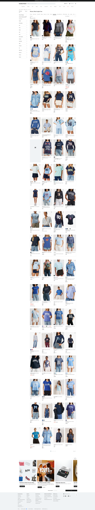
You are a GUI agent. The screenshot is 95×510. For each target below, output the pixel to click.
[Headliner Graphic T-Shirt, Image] (35, 292)
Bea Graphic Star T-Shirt (46, 349)
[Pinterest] (65, 496)
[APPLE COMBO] (68, 37)
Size (19, 25)
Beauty (37, 6)
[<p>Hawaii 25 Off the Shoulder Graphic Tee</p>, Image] (58, 243)
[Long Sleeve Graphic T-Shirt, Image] (35, 363)
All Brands (28, 495)
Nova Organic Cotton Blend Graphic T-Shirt (70, 39)
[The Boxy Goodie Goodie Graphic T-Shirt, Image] (70, 75)
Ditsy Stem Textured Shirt (46, 228)
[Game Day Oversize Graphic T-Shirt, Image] (47, 52)
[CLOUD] (67, 277)
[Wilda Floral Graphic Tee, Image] (58, 52)
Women (28, 6)
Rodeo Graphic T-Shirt (34, 38)
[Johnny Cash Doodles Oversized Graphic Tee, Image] (47, 147)
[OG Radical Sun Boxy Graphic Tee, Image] (35, 243)
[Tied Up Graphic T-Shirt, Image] (35, 411)
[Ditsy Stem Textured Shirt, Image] (47, 219)
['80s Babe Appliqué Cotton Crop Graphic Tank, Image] (47, 172)
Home (60, 6)
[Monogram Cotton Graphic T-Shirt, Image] (58, 411)
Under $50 (38, 14)
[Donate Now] (45, 470)
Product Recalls (20, 505)
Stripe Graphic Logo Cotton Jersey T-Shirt (58, 38)
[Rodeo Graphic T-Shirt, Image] (35, 28)
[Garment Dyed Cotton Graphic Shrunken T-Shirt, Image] (70, 387)
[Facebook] (68, 496)
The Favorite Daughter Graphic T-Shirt (58, 159)
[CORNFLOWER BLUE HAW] (67, 373)
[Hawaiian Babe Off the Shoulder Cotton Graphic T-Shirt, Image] (47, 99)
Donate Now (39, 487)
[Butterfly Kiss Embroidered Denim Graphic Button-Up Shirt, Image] (47, 435)
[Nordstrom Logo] (22, 3)
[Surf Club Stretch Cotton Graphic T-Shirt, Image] (35, 268)
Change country (20, 506)
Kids (50, 6)
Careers (28, 496)
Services (72, 6)
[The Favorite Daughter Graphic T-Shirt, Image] (58, 147)
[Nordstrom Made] (27, 470)
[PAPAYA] (50, 326)
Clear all (26, 11)
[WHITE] (33, 252)
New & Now (23, 6)
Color (19, 27)
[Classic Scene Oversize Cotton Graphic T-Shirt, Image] (58, 125)
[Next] (75, 14)
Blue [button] (19, 12)
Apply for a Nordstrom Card (48, 496)
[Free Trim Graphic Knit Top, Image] (70, 172)
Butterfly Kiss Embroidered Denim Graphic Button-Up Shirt (46, 445)
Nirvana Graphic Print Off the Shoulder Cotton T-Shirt (35, 326)
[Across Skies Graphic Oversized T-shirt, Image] (35, 52)
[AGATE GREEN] (32, 252)
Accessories (46, 6)
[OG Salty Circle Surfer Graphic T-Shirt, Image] (35, 172)
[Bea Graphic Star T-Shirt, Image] (47, 340)
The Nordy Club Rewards (47, 495)
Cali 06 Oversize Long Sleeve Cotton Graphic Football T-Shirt (70, 135)
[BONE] (45, 326)
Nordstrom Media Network (56, 499)
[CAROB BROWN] (32, 181)
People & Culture (29, 499)
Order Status (19, 496)
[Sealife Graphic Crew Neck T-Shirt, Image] (58, 292)
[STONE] (32, 228)
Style (19, 43)
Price (19, 34)
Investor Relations (55, 496)
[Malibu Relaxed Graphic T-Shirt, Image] (70, 363)
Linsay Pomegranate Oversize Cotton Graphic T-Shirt (46, 85)
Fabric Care (20, 50)
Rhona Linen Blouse (58, 396)
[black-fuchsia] (67, 228)
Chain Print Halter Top (46, 373)
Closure (20, 54)
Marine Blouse (69, 444)
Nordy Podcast (29, 502)
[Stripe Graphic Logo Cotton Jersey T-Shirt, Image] (58, 28)
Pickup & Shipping (21, 14)
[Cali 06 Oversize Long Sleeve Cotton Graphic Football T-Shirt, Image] (70, 125)
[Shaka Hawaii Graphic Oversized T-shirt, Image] (70, 292)
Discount (20, 52)
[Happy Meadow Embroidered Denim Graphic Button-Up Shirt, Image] (70, 268)
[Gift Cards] (63, 470)
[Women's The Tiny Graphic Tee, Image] (35, 435)
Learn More (44, 487)
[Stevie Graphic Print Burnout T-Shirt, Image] (47, 387)
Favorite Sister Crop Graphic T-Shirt (46, 302)
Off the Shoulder (65, 14)
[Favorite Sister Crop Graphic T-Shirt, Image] (47, 292)
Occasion (20, 45)
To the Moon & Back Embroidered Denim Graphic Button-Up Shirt (35, 111)
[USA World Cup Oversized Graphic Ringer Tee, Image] (47, 197)
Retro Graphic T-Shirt (70, 206)
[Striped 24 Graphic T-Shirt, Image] (58, 75)
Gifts (64, 6)
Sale (67, 6)
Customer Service (20, 493)
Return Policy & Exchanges (21, 499)
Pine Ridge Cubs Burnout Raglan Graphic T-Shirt (70, 253)
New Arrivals (34, 14)
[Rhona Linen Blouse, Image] (58, 387)
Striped (71, 14)
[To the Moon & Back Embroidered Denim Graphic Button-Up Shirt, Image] (35, 99)
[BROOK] (54, 277)
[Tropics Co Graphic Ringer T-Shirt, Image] (47, 243)
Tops (26, 9)
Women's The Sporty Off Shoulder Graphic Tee (70, 326)
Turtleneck (74, 14)
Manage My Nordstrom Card (48, 499)
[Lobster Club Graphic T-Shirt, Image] (35, 75)
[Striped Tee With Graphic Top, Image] (35, 340)
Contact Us (19, 495)
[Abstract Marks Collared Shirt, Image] (58, 435)
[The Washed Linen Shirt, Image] (47, 125)
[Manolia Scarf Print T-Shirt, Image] (70, 340)
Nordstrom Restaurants (39, 501)
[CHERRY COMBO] (67, 37)
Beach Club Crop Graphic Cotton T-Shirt (58, 109)
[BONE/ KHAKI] (67, 420)
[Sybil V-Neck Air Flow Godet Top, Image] (47, 411)
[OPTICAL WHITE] (71, 373)
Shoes (41, 6)
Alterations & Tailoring (38, 498)
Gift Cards (57, 486)
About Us (28, 493)
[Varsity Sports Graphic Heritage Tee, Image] (70, 411)
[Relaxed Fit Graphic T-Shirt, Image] (58, 172)
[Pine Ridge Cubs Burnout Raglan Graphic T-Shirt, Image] (70, 243)
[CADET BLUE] (54, 373)
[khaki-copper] (70, 228)
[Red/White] (32, 349)
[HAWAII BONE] (58, 181)
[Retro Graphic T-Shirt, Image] (70, 197)
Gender (20, 20)
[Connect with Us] (70, 496)
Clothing (25, 9)
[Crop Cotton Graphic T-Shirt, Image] (58, 363)
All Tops (31, 14)
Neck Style (20, 41)
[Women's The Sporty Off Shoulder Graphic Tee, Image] (70, 316)
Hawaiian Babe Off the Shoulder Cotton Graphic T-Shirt (46, 109)
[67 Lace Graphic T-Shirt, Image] (35, 387)
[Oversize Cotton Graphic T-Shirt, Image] (47, 28)
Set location (20, 18)
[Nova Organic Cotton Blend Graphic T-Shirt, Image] (70, 28)
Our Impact (28, 498)
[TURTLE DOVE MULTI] (32, 37)
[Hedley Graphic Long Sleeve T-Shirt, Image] (58, 197)
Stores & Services (38, 493)
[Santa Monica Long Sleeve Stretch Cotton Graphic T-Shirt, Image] (35, 125)
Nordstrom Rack (55, 495)
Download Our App (67, 493)
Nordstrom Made (22, 486)
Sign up (71, 490)
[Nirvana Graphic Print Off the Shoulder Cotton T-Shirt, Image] (35, 316)
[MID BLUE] (42, 326)
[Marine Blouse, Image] (70, 435)
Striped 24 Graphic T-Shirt (59, 84)
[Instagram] (63, 496)
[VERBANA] (55, 277)
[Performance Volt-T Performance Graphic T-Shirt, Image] (58, 268)
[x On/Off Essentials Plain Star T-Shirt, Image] (70, 219)
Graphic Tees (54, 14)
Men (32, 6)
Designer (55, 6)
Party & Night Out (59, 14)
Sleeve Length (21, 36)
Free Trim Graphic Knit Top (70, 181)
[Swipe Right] (75, 458)
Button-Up (45, 14)
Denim (48, 14)
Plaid (68, 14)
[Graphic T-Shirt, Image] (47, 268)
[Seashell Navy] (42, 420)
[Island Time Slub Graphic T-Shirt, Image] (58, 316)
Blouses (42, 14)
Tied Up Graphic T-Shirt (34, 420)
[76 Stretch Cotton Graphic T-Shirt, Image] (70, 99)
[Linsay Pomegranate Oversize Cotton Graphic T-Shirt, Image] (47, 75)
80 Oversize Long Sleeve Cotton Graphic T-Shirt (58, 229)
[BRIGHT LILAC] (49, 326)
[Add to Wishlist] (39, 20)
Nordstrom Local (38, 503)
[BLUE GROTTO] (55, 373)
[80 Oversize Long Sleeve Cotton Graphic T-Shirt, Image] (58, 219)
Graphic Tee (69, 63)
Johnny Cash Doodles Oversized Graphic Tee (46, 157)
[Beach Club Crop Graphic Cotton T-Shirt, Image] (58, 99)
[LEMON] (68, 373)
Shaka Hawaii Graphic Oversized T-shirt (69, 303)
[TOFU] (33, 181)
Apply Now (58, 0)
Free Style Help (37, 496)
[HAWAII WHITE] (70, 373)
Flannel (51, 14)
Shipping (19, 498)
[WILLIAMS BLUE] (42, 396)
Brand (20, 29)
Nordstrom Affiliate (55, 500)
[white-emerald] (68, 228)
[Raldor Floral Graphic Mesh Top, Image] (58, 340)
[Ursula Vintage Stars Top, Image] (35, 197)
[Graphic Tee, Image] (70, 52)
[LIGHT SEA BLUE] (55, 181)
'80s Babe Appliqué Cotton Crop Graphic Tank (47, 182)
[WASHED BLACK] (46, 326)
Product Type (20, 23)
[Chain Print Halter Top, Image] (47, 363)
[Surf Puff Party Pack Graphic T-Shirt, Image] (47, 316)
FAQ (18, 503)
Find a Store (37, 495)
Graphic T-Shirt (45, 277)
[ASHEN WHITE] (45, 396)
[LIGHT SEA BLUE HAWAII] (54, 181)
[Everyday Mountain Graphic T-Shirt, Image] (35, 219)
